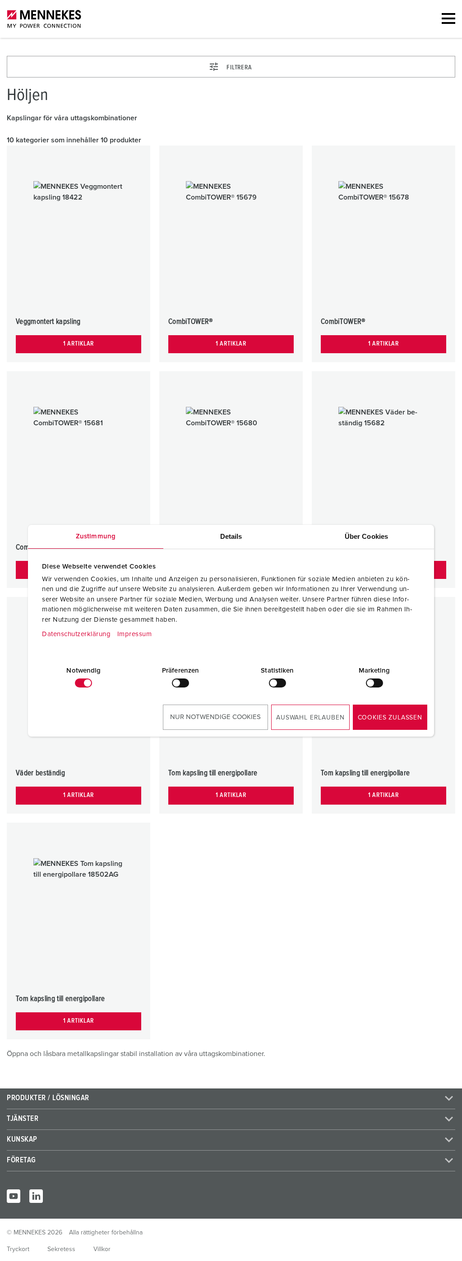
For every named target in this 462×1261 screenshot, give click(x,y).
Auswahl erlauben (310, 718)
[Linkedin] (36, 1196)
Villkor (102, 1249)
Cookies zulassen (390, 718)
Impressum (134, 634)
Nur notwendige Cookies (215, 717)
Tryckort (18, 1249)
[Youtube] (13, 1196)
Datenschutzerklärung (76, 634)
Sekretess (61, 1249)
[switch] (180, 682)
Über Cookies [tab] (366, 536)
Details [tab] (231, 536)
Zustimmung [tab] (96, 536)
